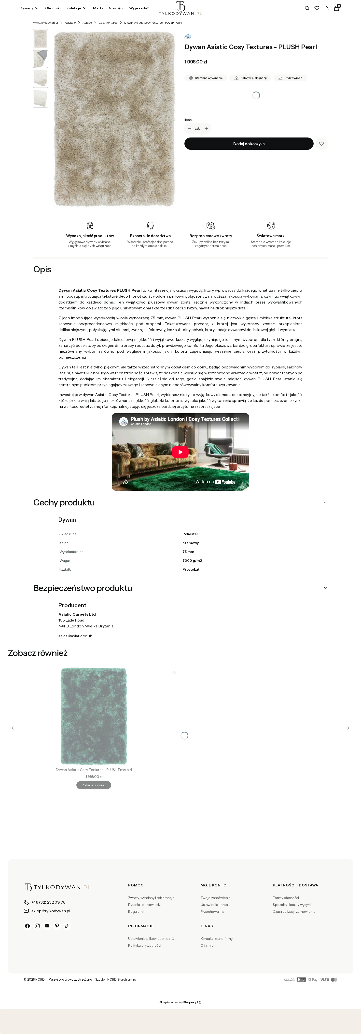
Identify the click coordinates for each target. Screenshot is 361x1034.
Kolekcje (70, 22)
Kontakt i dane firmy (217, 938)
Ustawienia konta (214, 904)
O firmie (207, 945)
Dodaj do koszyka (249, 143)
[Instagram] (37, 926)
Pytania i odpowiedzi (144, 904)
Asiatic (87, 22)
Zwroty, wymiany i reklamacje (151, 898)
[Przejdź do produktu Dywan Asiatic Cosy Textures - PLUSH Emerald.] (94, 716)
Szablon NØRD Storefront (113, 979)
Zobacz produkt (94, 785)
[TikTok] (67, 926)
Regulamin (136, 911)
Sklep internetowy (178, 1002)
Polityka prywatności (144, 945)
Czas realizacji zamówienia (294, 911)
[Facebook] (27, 926)
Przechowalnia (212, 911)
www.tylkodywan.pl (45, 22)
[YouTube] (47, 926)
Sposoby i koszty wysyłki (292, 904)
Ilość (188, 120)
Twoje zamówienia (216, 898)
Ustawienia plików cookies (149, 938)
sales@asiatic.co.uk (75, 635)
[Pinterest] (57, 926)
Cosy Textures (108, 22)
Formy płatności (286, 898)
